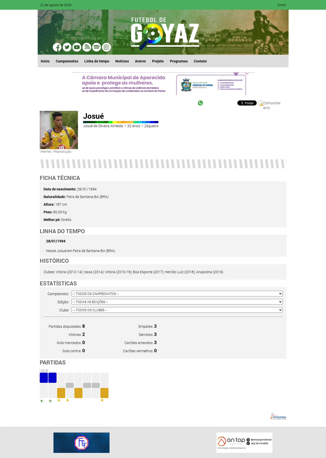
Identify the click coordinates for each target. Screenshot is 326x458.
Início (45, 61)
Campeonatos (67, 61)
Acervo (140, 61)
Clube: (64, 310)
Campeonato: (58, 293)
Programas (179, 61)
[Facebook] (57, 47)
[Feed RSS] (96, 47)
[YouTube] (77, 47)
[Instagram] (106, 47)
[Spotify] (86, 47)
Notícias (122, 61)
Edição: (63, 301)
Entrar (282, 5)
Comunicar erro (272, 103)
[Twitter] (67, 47)
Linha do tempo (96, 61)
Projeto (158, 61)
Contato (200, 61)
